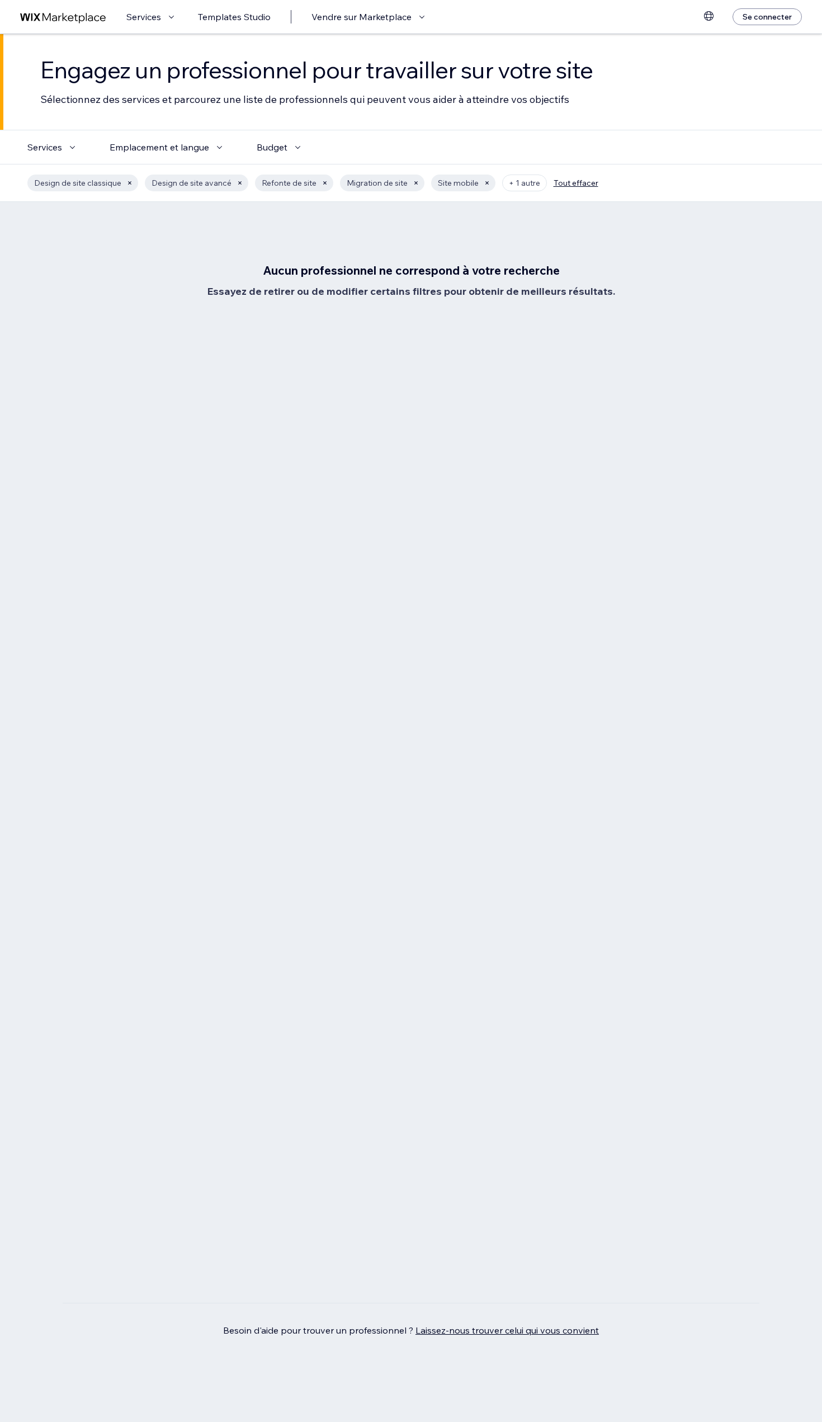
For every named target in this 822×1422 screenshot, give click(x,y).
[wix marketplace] (63, 17)
